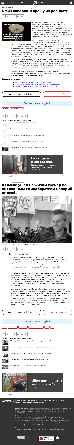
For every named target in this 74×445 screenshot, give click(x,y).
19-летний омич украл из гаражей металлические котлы (27, 135)
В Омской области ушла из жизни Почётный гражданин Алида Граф (30, 353)
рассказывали (25, 299)
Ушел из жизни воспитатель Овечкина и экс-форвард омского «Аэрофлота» (33, 347)
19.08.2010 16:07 (6, 8)
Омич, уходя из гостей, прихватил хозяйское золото (36, 82)
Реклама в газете (33, 400)
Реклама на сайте (20, 400)
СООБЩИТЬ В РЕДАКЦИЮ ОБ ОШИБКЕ (33, 402)
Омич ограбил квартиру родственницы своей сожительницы (28, 147)
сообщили (15, 262)
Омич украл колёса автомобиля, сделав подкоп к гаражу (27, 129)
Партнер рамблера (31, 437)
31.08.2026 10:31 (6, 182)
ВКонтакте (40, 244)
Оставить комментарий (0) (58, 94)
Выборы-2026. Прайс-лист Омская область (52, 400)
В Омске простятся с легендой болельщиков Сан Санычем (27, 365)
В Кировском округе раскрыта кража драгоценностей (37, 84)
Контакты (18, 402)
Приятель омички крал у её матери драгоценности (36, 86)
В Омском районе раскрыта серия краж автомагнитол (26, 141)
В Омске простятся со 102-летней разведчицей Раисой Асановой (29, 359)
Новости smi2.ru (8, 176)
